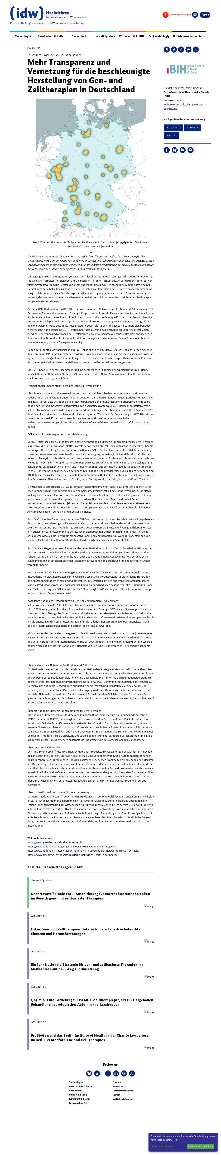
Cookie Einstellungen (122, 1098)
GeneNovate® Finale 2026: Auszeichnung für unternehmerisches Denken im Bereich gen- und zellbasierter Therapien (90, 896)
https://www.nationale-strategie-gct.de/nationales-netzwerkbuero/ (66, 850)
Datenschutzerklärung (123, 1090)
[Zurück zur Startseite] (48, 15)
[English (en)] (195, 15)
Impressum (118, 1086)
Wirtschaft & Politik (132, 36)
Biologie (192, 127)
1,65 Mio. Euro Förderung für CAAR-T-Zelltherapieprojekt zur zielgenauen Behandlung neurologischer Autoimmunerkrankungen (92, 1002)
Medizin (171, 135)
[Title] (181, 50)
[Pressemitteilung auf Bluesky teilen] (175, 150)
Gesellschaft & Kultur (51, 36)
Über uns (117, 1082)
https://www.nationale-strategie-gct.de (50, 846)
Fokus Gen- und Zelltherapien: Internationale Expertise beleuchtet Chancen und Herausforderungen (86, 931)
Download (108, 246)
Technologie (23, 36)
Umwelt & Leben (104, 36)
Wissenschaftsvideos (190, 36)
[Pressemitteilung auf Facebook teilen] (167, 150)
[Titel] (167, 50)
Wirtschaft (173, 127)
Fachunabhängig (158, 36)
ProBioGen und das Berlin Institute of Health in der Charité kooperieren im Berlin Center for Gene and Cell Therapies (91, 1037)
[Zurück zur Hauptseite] (205, 15)
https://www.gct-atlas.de (41, 842)
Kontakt (116, 1094)
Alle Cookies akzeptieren (200, 1146)
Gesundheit (79, 36)
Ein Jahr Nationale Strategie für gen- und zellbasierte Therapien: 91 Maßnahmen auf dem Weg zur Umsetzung (87, 967)
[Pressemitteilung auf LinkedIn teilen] (183, 150)
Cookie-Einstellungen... (162, 1146)
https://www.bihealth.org (42, 854)
